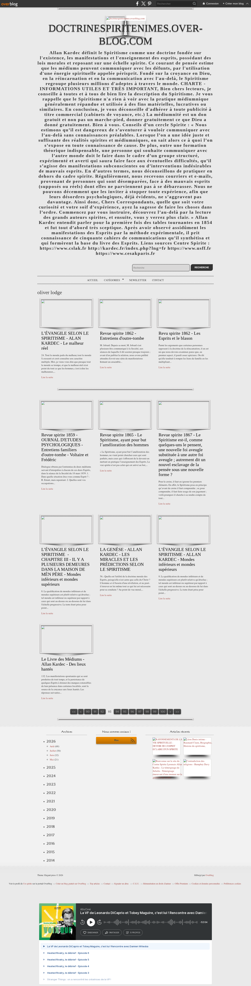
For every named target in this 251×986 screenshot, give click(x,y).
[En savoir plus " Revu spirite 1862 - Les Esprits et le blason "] (183, 325)
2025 (51, 767)
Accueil (92, 280)
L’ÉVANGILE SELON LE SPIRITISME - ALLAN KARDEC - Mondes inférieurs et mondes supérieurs (182, 559)
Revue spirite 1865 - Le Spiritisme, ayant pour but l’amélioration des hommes (124, 439)
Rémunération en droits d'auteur (157, 883)
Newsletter (137, 280)
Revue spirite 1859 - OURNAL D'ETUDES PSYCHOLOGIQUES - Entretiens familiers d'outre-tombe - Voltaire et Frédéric (64, 447)
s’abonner (92, 932)
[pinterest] (149, 3)
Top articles (95, 883)
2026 (51, 741)
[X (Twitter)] (143, 3)
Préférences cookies (232, 883)
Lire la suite (47, 377)
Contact (158, 280)
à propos (135, 932)
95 (124, 711)
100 (163, 711)
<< (74, 711)
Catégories (110, 280)
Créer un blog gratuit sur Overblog (71, 883)
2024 (51, 776)
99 (154, 711)
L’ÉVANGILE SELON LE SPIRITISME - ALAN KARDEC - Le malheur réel (65, 341)
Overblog (209, 875)
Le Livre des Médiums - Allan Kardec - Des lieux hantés (63, 664)
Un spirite (27, 883)
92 (102, 711)
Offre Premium (181, 883)
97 (139, 711)
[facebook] (137, 3)
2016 (50, 843)
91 (95, 711)
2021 (50, 801)
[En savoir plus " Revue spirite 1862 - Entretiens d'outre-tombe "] (125, 325)
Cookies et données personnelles (206, 883)
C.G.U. (136, 883)
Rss (116, 740)
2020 (51, 809)
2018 (50, 826)
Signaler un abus (121, 883)
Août (52, 746)
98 (147, 711)
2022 (51, 793)
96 (132, 711)
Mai (52, 759)
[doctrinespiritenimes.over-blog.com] (125, 18)
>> (177, 711)
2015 (50, 852)
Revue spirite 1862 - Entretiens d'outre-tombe (122, 336)
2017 (50, 835)
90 (87, 711)
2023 (51, 784)
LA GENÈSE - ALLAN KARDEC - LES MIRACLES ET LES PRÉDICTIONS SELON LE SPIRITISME (122, 559)
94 (117, 711)
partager (114, 932)
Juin (52, 755)
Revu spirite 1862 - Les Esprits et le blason (179, 336)
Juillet (53, 750)
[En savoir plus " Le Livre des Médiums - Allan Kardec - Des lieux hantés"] (66, 651)
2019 (50, 818)
